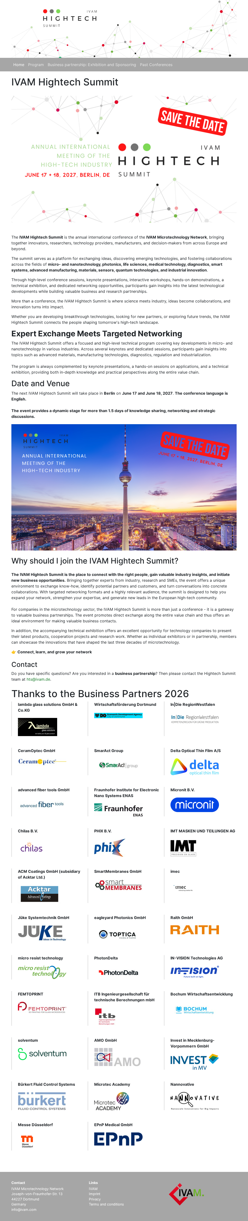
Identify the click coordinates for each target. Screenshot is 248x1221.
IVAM (93, 1189)
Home (18, 64)
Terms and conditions (106, 1204)
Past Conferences (156, 64)
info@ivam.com (24, 1209)
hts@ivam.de (38, 679)
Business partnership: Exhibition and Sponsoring (92, 64)
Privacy (95, 1199)
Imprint (94, 1194)
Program (36, 64)
